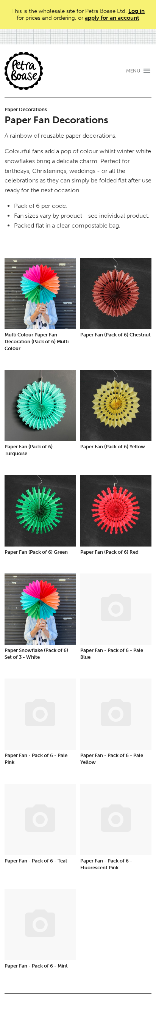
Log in (136, 11)
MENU (133, 71)
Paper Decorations (26, 109)
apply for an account (112, 17)
